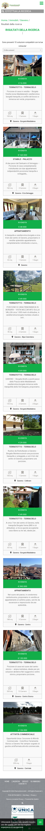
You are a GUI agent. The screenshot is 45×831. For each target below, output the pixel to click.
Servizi (25, 781)
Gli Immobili (35, 781)
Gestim (36, 799)
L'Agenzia (16, 781)
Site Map (26, 795)
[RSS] (23, 803)
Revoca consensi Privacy (14, 799)
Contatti (23, 784)
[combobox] (22, 50)
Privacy (33, 795)
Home (7, 781)
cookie (10, 825)
